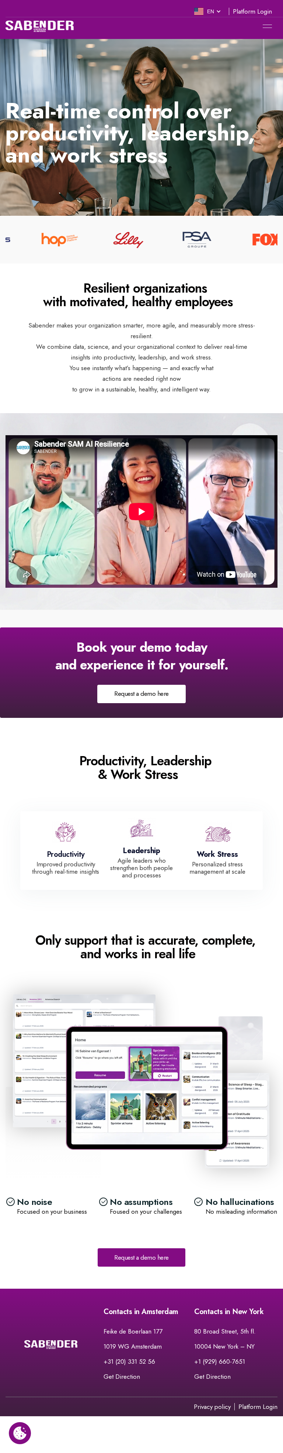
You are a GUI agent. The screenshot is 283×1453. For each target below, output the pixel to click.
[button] (208, 11)
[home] (40, 26)
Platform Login (252, 11)
